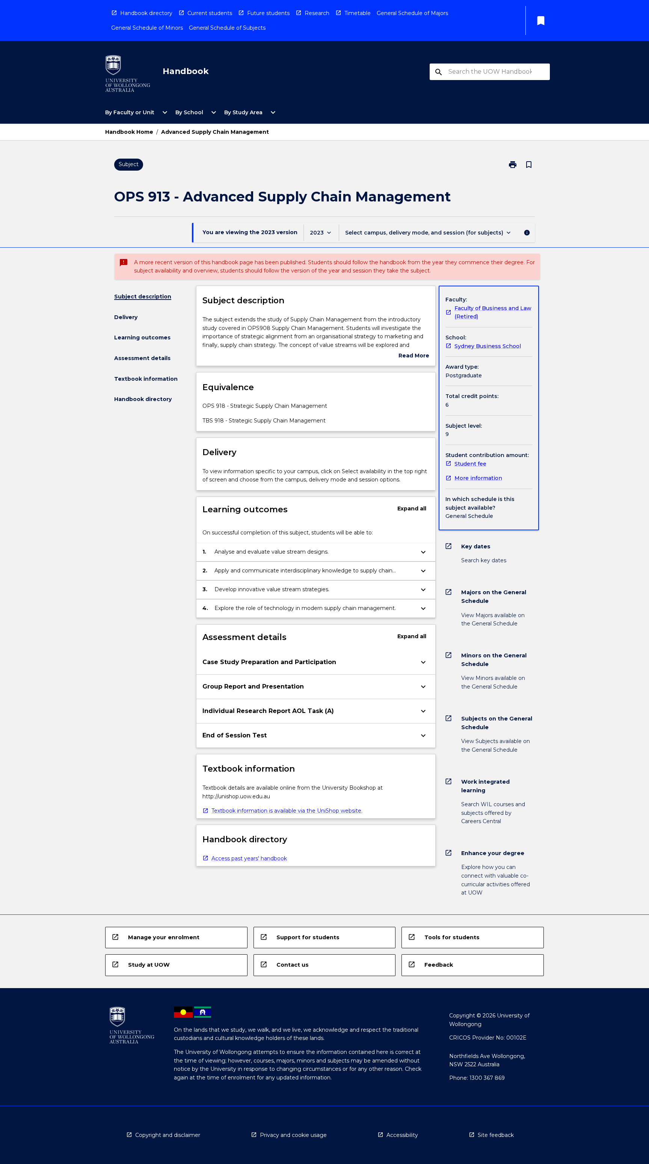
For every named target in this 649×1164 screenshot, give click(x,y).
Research (317, 13)
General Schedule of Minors (147, 27)
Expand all (411, 508)
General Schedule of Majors (412, 13)
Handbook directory (146, 13)
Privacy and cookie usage (293, 1135)
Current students (209, 13)
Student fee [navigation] (470, 463)
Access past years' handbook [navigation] (249, 858)
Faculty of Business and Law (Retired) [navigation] (492, 312)
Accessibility (402, 1135)
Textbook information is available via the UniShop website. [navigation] (286, 810)
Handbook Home (129, 132)
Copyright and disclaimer (167, 1135)
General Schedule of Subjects (227, 27)
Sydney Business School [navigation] (487, 346)
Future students (268, 13)
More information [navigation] (478, 478)
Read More (413, 356)
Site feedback (496, 1135)
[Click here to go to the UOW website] (128, 75)
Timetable (357, 13)
